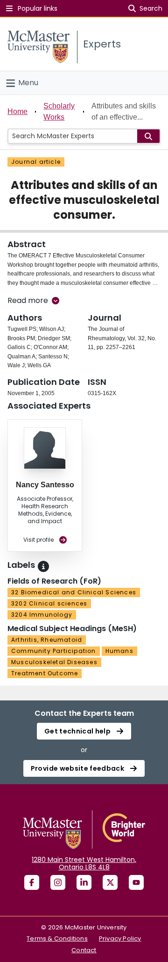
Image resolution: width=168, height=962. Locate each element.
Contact (83, 950)
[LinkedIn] (84, 882)
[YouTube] (136, 882)
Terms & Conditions (57, 938)
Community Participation (53, 651)
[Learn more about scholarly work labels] (43, 566)
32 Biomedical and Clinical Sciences (73, 592)
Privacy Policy (120, 938)
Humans (119, 651)
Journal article (36, 162)
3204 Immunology (41, 615)
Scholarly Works (59, 111)
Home (17, 111)
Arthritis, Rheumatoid (46, 640)
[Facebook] (31, 882)
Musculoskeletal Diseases (54, 662)
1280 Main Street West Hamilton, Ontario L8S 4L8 (84, 863)
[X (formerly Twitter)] (110, 882)
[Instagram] (57, 882)
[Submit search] (148, 136)
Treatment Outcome (44, 673)
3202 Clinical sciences (49, 603)
